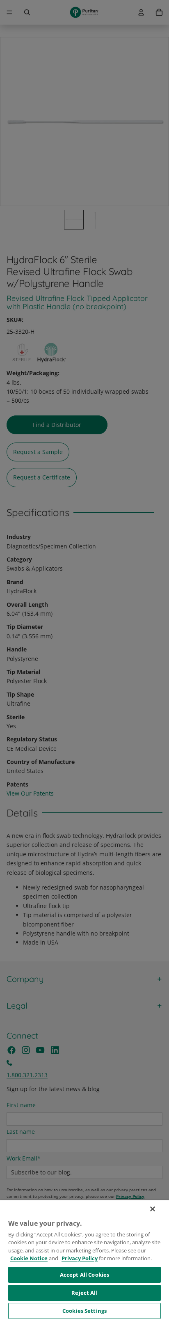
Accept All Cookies (84, 1274)
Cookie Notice (29, 1258)
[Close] (152, 1208)
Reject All (84, 1292)
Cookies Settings (84, 1310)
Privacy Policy (80, 1258)
